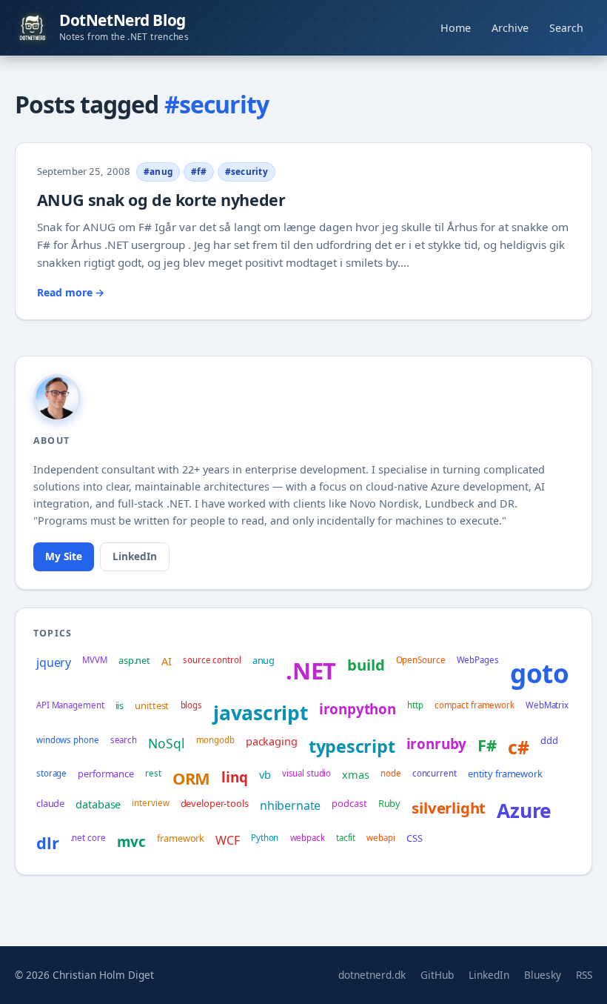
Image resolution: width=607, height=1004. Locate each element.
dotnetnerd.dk (372, 975)
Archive (510, 28)
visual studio (307, 773)
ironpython (357, 709)
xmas (355, 774)
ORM (191, 778)
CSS (414, 838)
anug (263, 660)
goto (539, 673)
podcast (349, 803)
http (415, 705)
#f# (199, 171)
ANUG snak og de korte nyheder (161, 199)
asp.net (134, 660)
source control (212, 659)
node (390, 773)
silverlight (449, 807)
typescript (352, 746)
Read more (70, 292)
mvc (131, 841)
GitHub (437, 975)
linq (234, 777)
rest (153, 773)
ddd (549, 740)
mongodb (215, 739)
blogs (191, 705)
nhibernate (290, 805)
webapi (380, 837)
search (123, 739)
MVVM (94, 659)
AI (166, 661)
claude (50, 803)
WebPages (478, 659)
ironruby (436, 744)
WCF (227, 840)
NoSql (166, 743)
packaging (272, 741)
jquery (53, 662)
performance (106, 773)
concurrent (434, 773)
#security (246, 171)
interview (150, 802)
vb (265, 774)
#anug (158, 171)
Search (566, 28)
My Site (63, 556)
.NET (311, 670)
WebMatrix (547, 705)
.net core (88, 837)
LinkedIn (135, 556)
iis (119, 705)
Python (264, 837)
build (365, 664)
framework (180, 838)
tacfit (345, 837)
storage (51, 773)
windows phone (67, 739)
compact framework (474, 705)
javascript (260, 712)
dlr (47, 843)
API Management (70, 705)
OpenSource (421, 659)
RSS (584, 975)
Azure (524, 810)
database (98, 804)
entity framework (505, 773)
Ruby (389, 803)
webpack (307, 837)
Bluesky (542, 975)
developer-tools (215, 803)
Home (455, 28)
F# (487, 745)
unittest (152, 705)
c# (518, 746)
